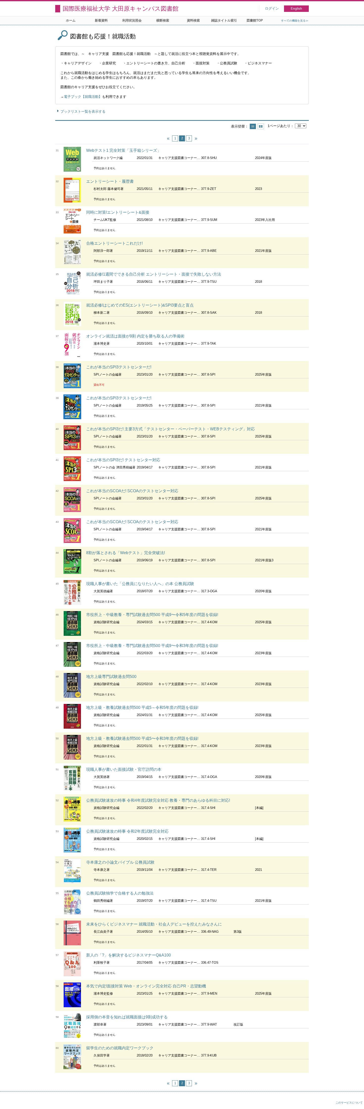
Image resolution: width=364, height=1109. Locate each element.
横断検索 (162, 20)
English (296, 8)
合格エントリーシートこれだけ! (114, 243)
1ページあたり (279, 126)
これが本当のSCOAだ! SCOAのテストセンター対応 (132, 491)
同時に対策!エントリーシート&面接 (117, 212)
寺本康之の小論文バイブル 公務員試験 (120, 862)
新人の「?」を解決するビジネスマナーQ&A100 (128, 955)
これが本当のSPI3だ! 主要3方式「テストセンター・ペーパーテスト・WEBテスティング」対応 (170, 429)
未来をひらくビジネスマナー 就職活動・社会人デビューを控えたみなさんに (154, 924)
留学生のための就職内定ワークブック (120, 1048)
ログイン (272, 8)
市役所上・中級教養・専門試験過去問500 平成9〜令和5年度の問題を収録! (152, 615)
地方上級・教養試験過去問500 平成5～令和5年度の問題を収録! (142, 707)
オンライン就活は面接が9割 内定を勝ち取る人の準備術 (135, 336)
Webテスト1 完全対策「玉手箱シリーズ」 (123, 150)
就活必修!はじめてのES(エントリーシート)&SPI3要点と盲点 (140, 305)
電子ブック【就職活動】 (83, 97)
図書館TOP (255, 20)
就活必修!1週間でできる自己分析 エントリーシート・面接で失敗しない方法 (153, 274)
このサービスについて (349, 1102)
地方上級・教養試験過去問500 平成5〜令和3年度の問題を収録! (142, 738)
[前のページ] (168, 138)
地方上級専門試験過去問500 (111, 676)
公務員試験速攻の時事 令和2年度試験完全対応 (127, 831)
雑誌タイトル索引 (224, 20)
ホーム (71, 20)
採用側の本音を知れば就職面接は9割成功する (127, 1017)
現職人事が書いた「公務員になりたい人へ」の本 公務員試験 (140, 584)
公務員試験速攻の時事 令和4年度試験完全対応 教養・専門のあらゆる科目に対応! (158, 800)
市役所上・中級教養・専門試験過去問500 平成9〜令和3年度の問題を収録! (152, 646)
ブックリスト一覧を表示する (82, 111)
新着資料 (101, 20)
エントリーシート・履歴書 (110, 181)
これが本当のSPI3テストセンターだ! (118, 367)
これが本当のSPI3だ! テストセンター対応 (123, 460)
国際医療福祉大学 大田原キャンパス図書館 (121, 8)
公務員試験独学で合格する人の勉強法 (120, 893)
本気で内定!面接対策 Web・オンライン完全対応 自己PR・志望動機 (146, 986)
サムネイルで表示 (261, 126)
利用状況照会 (132, 20)
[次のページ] (196, 138)
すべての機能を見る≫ (294, 20)
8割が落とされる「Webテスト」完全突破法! (125, 553)
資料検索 (193, 20)
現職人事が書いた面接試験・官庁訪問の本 (123, 769)
